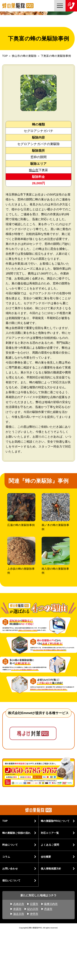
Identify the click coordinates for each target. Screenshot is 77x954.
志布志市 (18, 903)
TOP (5, 55)
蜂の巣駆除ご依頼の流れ (16, 832)
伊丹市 (34, 913)
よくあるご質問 (50, 844)
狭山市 (33, 170)
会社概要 (46, 856)
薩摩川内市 (51, 903)
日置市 (34, 903)
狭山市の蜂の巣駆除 (24, 55)
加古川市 (18, 913)
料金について (10, 844)
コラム (6, 856)
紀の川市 (32, 908)
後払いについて (11, 880)
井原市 (17, 908)
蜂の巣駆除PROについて (55, 821)
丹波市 (48, 908)
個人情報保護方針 (51, 868)
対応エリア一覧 (50, 832)
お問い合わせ (10, 868)
